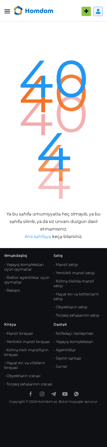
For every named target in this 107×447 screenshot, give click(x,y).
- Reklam (12, 290)
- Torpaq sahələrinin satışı (76, 315)
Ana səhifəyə (38, 236)
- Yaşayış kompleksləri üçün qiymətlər (24, 267)
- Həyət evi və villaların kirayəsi (24, 365)
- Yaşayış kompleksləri (73, 341)
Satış (58, 255)
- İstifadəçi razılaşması (73, 333)
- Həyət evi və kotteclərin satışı (76, 296)
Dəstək (60, 324)
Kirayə (10, 324)
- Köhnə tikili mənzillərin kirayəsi (26, 352)
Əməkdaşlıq (15, 255)
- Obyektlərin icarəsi (22, 376)
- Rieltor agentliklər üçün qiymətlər (26, 280)
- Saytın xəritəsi (67, 358)
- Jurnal (60, 366)
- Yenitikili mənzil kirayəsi (27, 341)
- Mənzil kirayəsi (18, 333)
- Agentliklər (65, 350)
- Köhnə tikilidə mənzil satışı (74, 283)
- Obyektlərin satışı (71, 307)
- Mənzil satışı (66, 264)
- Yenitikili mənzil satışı (74, 273)
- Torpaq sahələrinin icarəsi (28, 384)
